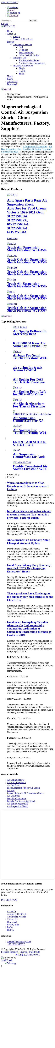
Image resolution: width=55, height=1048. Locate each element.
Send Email (6, 960)
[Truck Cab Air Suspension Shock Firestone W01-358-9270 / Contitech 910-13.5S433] (12, 304)
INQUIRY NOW (9, 900)
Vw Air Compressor (16, 782)
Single (22, 68)
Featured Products (9, 952)
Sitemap (23, 952)
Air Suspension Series (29, 60)
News (9, 76)
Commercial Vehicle (22, 44)
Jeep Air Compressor (16, 798)
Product (10, 42)
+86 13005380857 (9, 2)
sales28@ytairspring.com (19, 941)
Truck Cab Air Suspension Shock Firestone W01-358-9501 (27, 274)
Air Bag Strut (13, 785)
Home (10, 31)
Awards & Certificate (23, 39)
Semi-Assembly (26, 52)
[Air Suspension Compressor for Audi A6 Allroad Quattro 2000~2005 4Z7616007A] (16, 450)
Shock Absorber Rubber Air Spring (23, 788)
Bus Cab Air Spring (32, 149)
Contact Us (12, 81)
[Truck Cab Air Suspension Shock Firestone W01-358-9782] (12, 255)
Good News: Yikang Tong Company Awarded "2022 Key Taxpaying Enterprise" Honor (29, 568)
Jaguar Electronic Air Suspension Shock (25, 793)
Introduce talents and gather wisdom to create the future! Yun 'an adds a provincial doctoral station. (29, 514)
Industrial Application (23, 65)
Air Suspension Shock (17, 806)
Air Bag (11, 790)
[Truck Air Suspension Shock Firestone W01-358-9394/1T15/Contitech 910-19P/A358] (11, 279)
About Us (11, 34)
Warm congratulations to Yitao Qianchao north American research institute (28, 486)
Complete (23, 49)
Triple (21, 73)
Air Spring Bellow (15, 780)
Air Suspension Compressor (32, 63)
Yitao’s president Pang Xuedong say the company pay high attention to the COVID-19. (30, 596)
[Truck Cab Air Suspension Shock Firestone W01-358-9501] (12, 267)
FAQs (10, 79)
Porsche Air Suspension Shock (21, 801)
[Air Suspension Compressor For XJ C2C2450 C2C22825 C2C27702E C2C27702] (32, 414)
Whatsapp (11, 963)
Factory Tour (13, 924)
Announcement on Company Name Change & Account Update (28, 541)
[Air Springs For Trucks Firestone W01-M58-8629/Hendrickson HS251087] (17, 426)
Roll (21, 47)
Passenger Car (19, 57)
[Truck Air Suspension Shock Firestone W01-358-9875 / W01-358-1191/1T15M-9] (11, 243)
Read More (12, 238)
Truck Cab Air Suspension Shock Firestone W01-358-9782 (27, 262)
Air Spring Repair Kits (17, 803)
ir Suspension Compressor (35, 146)
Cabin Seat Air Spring (29, 55)
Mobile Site (34, 952)
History (16, 36)
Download (12, 84)
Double (22, 71)
